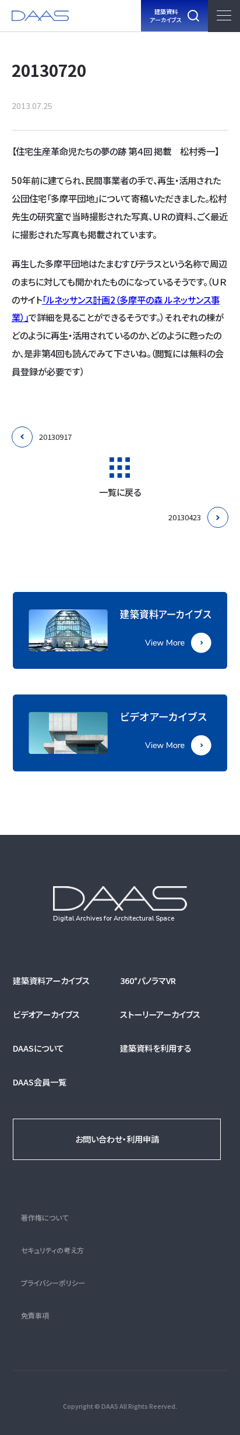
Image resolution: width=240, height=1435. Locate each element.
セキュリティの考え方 (52, 1250)
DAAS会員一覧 (39, 1082)
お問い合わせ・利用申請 (117, 1139)
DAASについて (38, 1048)
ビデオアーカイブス (46, 1014)
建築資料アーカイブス (51, 980)
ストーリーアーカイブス (160, 1014)
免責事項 (35, 1315)
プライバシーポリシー (53, 1283)
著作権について (44, 1217)
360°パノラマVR (148, 980)
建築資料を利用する (156, 1048)
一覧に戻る (120, 490)
